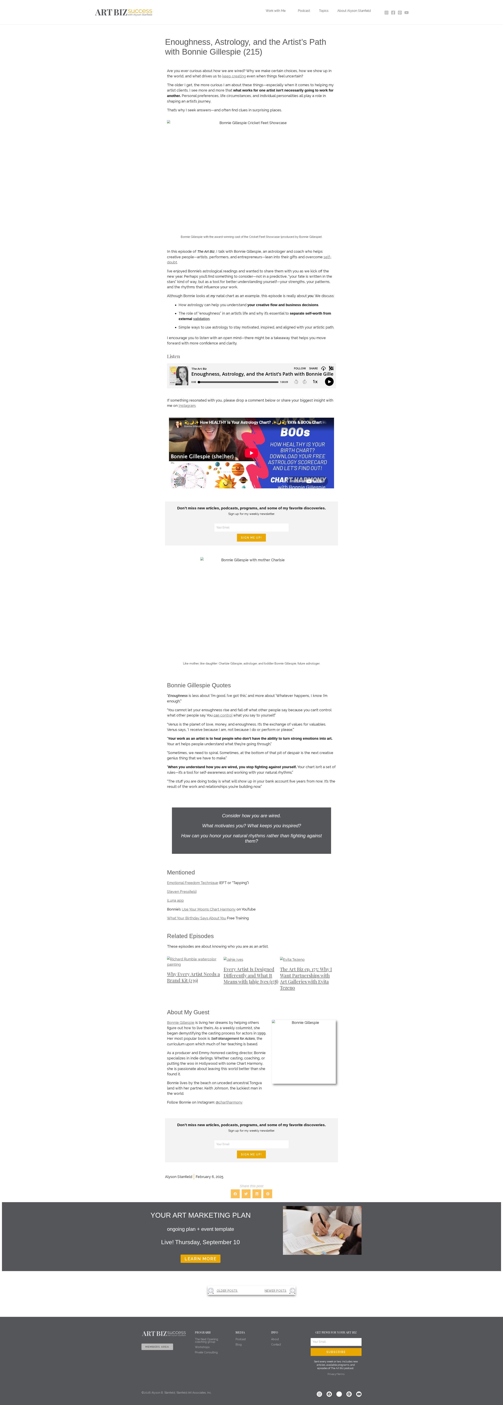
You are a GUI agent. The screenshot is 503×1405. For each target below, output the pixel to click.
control (223, 715)
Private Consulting (206, 1352)
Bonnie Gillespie (180, 1023)
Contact (276, 1344)
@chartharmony (229, 1102)
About (275, 1339)
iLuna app (175, 900)
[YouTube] (406, 12)
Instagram (187, 406)
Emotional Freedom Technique (192, 883)
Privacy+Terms (336, 1374)
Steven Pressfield (181, 892)
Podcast (241, 1339)
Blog (239, 1344)
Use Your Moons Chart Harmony (209, 909)
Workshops (202, 1347)
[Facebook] (393, 12)
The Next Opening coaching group (206, 1340)
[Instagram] (386, 12)
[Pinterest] (400, 12)
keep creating (234, 76)
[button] (287, 11)
